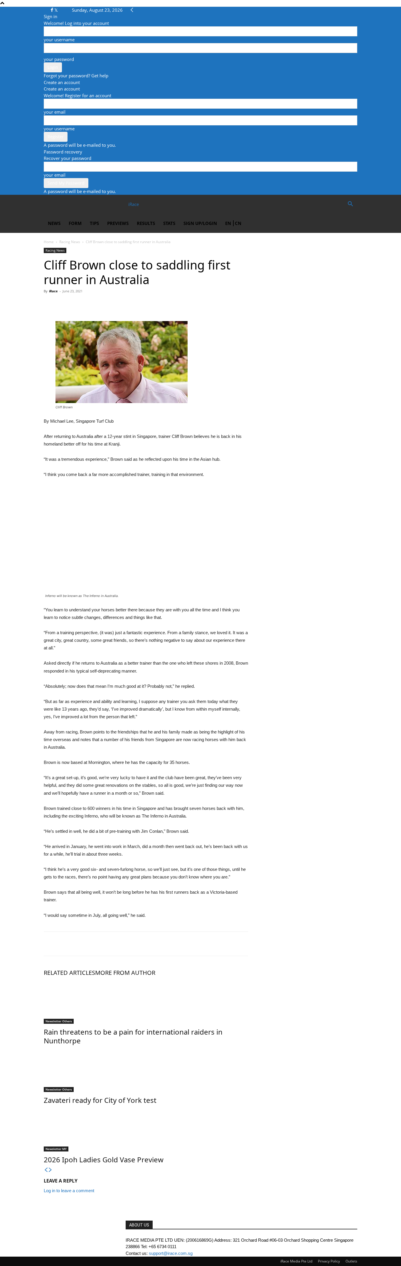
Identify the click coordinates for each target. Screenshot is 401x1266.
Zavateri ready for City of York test (100, 1100)
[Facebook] (52, 10)
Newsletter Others (59, 1021)
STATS (169, 223)
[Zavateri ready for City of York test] (146, 1070)
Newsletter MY (56, 1149)
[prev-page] (46, 1170)
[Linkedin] (90, 304)
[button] (350, 204)
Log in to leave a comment (69, 1190)
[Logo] (65, 204)
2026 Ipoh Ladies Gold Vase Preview (104, 1159)
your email (54, 112)
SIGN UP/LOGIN (200, 223)
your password (59, 59)
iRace (53, 291)
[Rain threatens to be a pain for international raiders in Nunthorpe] (146, 1002)
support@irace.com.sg (171, 1253)
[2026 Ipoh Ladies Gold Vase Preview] (146, 1129)
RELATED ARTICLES (69, 973)
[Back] (132, 10)
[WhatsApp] (76, 304)
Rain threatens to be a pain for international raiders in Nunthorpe (133, 1036)
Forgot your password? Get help (76, 76)
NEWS (54, 223)
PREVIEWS (118, 223)
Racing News (69, 241)
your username (59, 39)
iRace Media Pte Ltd (296, 1261)
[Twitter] (56, 10)
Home (49, 241)
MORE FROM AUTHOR (125, 973)
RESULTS (146, 223)
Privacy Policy (329, 1261)
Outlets (351, 1261)
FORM (75, 223)
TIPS (94, 223)
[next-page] (50, 1170)
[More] (104, 304)
